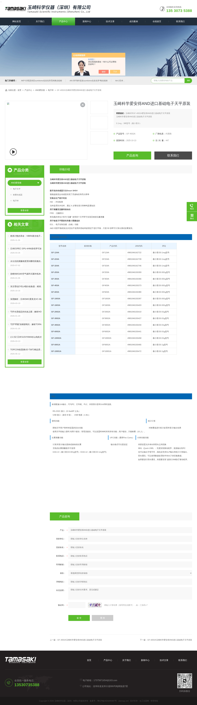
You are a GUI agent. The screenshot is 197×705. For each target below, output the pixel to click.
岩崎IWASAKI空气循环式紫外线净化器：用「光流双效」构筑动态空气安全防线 (27, 274)
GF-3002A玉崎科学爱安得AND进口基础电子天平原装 (79, 640)
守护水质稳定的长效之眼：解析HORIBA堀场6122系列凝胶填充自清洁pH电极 (27, 312)
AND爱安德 (40, 90)
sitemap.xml (123, 701)
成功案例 (133, 21)
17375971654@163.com (105, 680)
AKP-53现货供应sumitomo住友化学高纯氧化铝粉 (41, 81)
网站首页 (16, 21)
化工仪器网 (144, 701)
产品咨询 (132, 155)
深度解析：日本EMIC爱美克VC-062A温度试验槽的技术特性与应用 (27, 299)
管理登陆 (154, 701)
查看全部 (25, 210)
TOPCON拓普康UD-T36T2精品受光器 (27, 349)
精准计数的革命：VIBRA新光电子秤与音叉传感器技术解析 (27, 236)
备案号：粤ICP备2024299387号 (103, 701)
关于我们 (40, 21)
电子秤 (51, 90)
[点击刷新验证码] (94, 605)
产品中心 (63, 21)
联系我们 (180, 21)
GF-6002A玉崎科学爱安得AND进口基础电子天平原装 (169, 640)
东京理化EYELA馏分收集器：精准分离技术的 (27, 286)
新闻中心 (87, 21)
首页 (19, 90)
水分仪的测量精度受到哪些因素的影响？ (27, 261)
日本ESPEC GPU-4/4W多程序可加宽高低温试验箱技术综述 (27, 248)
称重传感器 (17, 195)
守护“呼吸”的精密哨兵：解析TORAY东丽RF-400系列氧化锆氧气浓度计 (27, 324)
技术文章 (110, 21)
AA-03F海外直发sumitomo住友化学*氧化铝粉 (89, 81)
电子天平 (17, 189)
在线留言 (157, 21)
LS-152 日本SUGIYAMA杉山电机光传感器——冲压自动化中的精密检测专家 (27, 337)
